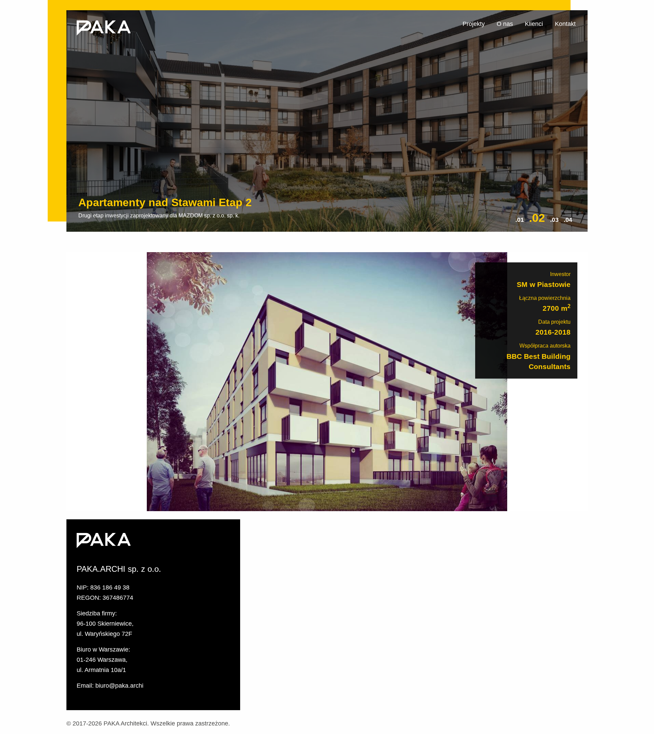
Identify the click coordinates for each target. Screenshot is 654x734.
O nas (505, 23)
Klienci (534, 23)
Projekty (474, 23)
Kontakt (565, 23)
